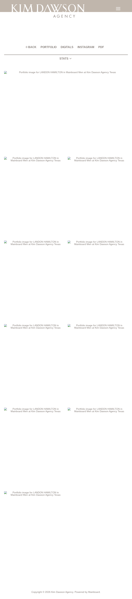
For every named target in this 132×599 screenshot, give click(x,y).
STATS (66, 59)
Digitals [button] (67, 47)
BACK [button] (36, 47)
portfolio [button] (50, 47)
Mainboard (92, 592)
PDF (97, 47)
